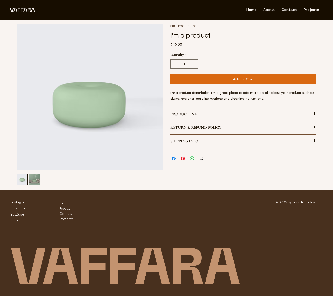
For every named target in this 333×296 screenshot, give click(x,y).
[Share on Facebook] (173, 158)
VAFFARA (22, 9)
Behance (17, 220)
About (65, 208)
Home (64, 203)
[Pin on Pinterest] (183, 158)
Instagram (19, 202)
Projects (66, 219)
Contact (66, 213)
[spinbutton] (184, 64)
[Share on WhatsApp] (192, 158)
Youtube (17, 214)
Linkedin (17, 208)
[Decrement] (174, 64)
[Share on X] (201, 158)
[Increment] (194, 64)
